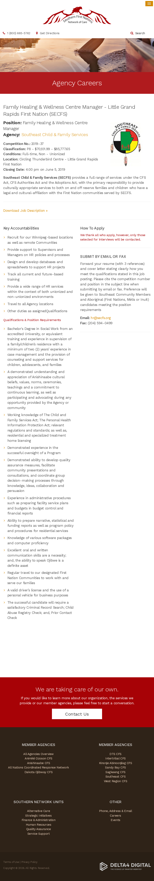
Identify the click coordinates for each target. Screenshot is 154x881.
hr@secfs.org (101, 318)
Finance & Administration (39, 820)
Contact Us (77, 714)
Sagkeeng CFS (115, 772)
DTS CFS (115, 754)
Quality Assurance (38, 829)
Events (115, 820)
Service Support (38, 834)
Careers (115, 815)
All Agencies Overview (38, 754)
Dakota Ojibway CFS (38, 772)
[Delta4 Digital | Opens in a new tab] (125, 866)
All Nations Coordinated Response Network (38, 767)
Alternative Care (38, 811)
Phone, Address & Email (115, 811)
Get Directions (50, 33)
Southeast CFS (115, 776)
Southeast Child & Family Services (54, 134)
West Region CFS (115, 781)
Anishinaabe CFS (38, 763)
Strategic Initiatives (38, 815)
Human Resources (38, 824)
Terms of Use (11, 861)
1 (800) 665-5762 (18, 33)
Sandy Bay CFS (115, 767)
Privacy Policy (29, 861)
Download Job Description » (25, 211)
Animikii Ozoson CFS (38, 758)
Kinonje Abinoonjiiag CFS (115, 763)
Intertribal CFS (115, 758)
